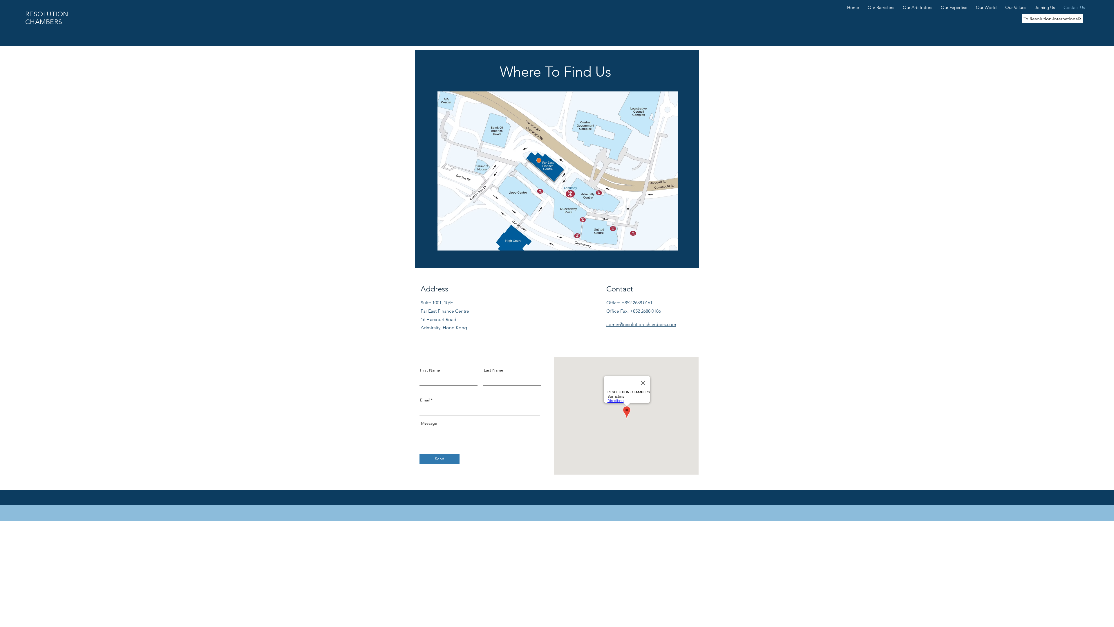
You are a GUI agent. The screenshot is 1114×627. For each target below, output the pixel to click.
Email (425, 400)
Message (429, 423)
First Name (430, 370)
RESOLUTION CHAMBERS (46, 18)
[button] (880, 6)
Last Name (493, 370)
